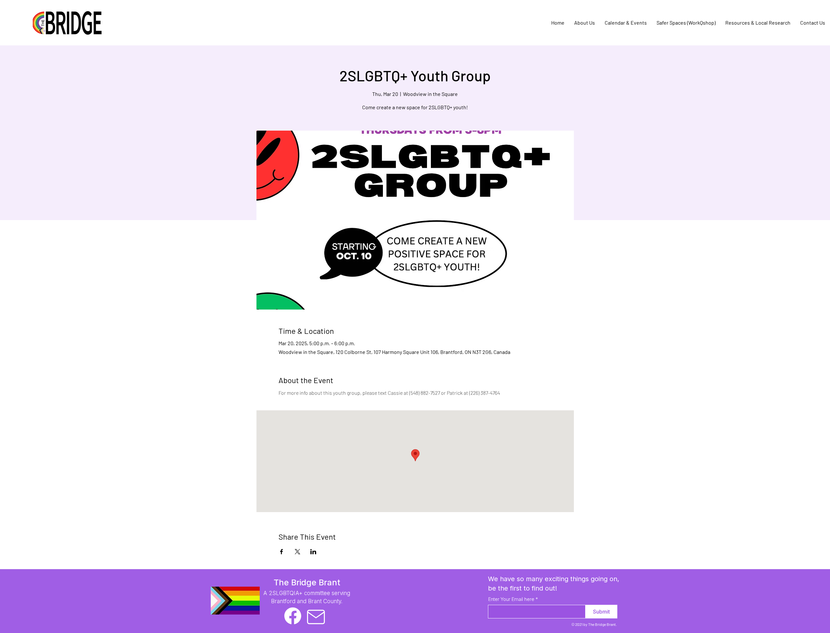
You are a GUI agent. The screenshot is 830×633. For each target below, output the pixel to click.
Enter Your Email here (511, 599)
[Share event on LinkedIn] (313, 551)
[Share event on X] (297, 551)
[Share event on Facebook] (282, 551)
